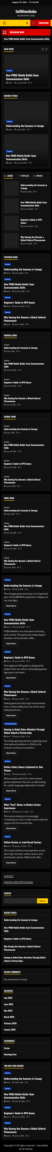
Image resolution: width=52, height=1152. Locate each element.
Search (7, 893)
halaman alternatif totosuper (18, 881)
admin (10, 83)
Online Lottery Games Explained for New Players (23, 768)
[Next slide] (46, 49)
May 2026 (8, 1010)
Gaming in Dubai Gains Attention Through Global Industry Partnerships (24, 731)
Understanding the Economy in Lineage (25, 126)
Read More (12, 606)
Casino (9, 70)
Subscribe (44, 23)
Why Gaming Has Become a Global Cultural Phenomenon (11, 240)
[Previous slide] (42, 49)
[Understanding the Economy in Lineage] (26, 117)
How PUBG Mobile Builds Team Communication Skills (22, 77)
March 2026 (9, 1016)
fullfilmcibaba (26, 11)
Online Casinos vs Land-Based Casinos (22, 842)
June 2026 (8, 1004)
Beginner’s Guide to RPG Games (11, 223)
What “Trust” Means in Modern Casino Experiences (22, 806)
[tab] (11, 176)
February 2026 (10, 1023)
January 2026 (10, 1029)
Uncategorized (10, 724)
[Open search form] (27, 23)
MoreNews (42, 1145)
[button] (4, 23)
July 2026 (8, 997)
